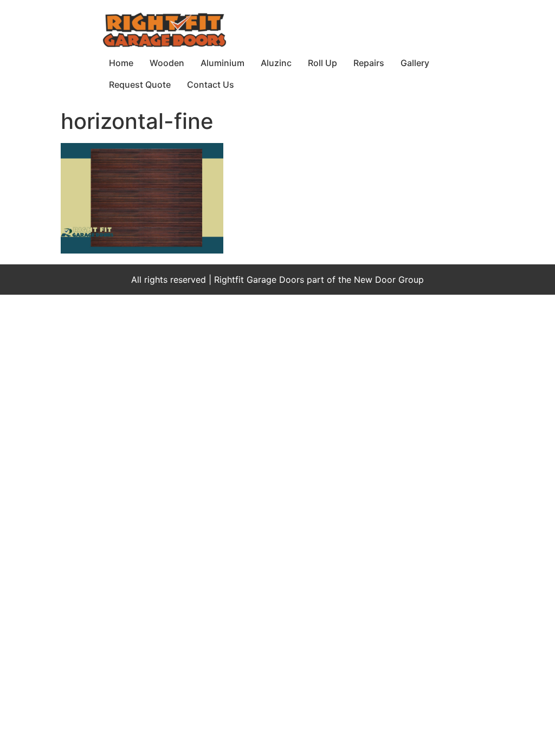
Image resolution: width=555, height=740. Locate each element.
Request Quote (140, 84)
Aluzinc (276, 62)
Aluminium (222, 62)
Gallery (415, 62)
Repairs (368, 62)
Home (121, 62)
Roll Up (322, 62)
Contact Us (210, 84)
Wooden (167, 62)
